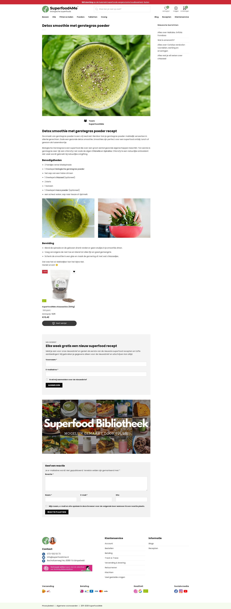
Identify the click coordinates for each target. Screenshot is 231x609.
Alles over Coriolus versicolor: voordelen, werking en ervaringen (171, 47)
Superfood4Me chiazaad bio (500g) (58, 307)
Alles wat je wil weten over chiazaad (170, 57)
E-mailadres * (52, 369)
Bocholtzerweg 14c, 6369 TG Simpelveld (65, 560)
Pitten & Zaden (66, 17)
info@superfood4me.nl (58, 557)
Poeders (80, 17)
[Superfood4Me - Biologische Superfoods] (60, 9)
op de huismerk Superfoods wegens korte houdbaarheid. (112, 2)
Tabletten (92, 17)
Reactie (49, 474)
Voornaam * (51, 359)
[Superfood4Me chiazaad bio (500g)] (59, 286)
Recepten (166, 17)
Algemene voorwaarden (67, 606)
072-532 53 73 (54, 553)
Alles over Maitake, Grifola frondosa (170, 34)
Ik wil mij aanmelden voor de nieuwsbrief (68, 379)
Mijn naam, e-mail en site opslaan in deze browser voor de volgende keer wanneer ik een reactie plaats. (97, 506)
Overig (104, 17)
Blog (157, 17)
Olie (54, 17)
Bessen (45, 17)
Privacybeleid (48, 606)
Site (117, 495)
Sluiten (146, 2)
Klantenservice (182, 17)
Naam (48, 495)
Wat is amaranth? (166, 40)
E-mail (84, 495)
